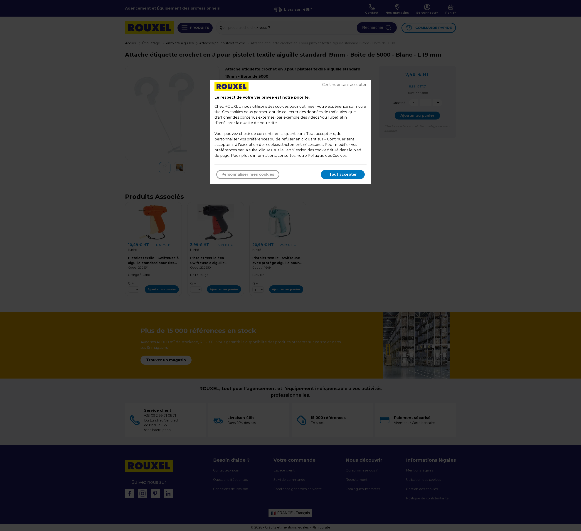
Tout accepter (343, 174)
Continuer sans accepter (344, 84)
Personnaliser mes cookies (248, 174)
